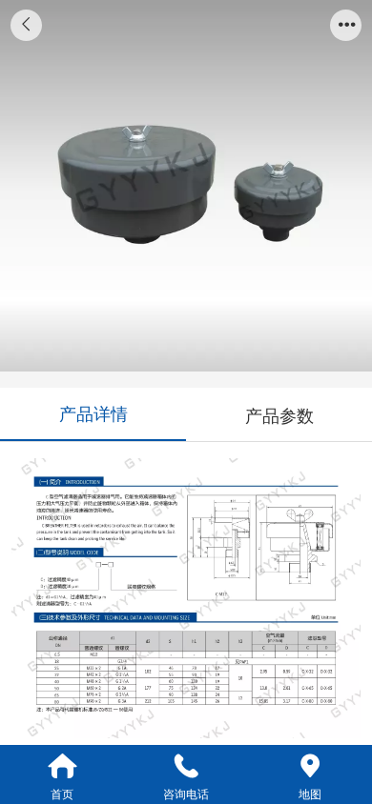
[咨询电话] (186, 766)
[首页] (62, 766)
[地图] (310, 766)
